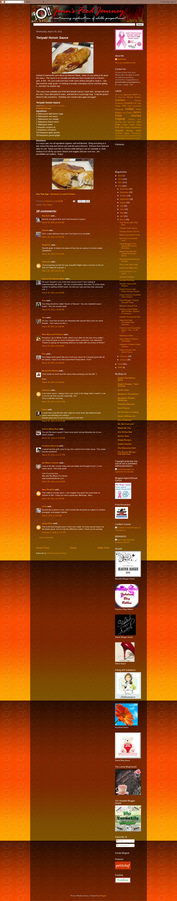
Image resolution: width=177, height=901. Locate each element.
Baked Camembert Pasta (129, 235)
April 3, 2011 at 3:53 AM (52, 516)
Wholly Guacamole (133, 138)
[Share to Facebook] (86, 201)
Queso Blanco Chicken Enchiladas (128, 340)
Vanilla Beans (120, 138)
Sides (138, 130)
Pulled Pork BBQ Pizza (128, 268)
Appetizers (127, 95)
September (125, 199)
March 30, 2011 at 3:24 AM (53, 237)
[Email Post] (74, 201)
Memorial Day (120, 122)
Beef (135, 94)
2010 (120, 364)
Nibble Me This (124, 428)
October (123, 196)
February (124, 356)
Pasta (117, 124)
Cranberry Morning (50, 446)
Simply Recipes (124, 440)
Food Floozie (123, 408)
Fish (44, 205)
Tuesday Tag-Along (122, 136)
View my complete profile (125, 63)
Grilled (129, 109)
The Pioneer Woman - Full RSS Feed (127, 453)
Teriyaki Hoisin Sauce (128, 228)
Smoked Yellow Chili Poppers (127, 285)
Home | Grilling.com (126, 416)
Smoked (118, 133)
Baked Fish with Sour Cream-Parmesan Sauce (128, 254)
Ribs (122, 127)
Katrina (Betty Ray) (50, 429)
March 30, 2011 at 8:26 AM (53, 346)
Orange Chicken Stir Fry (129, 231)
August (123, 203)
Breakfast (137, 97)
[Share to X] (83, 201)
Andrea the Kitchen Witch (53, 279)
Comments (123, 845)
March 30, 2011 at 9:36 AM (53, 363)
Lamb (139, 119)
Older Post (103, 547)
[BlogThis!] (81, 201)
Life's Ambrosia (124, 420)
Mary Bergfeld (48, 490)
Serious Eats (123, 436)
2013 (120, 179)
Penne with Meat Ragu (128, 265)
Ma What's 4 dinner (50, 463)
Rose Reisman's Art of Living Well (55, 106)
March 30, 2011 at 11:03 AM (53, 438)
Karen (44, 409)
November (124, 192)
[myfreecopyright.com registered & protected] (128, 472)
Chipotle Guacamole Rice (129, 317)
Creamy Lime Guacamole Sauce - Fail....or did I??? (129, 330)
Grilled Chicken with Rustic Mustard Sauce (129, 290)
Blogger (103, 896)
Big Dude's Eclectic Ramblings (126, 399)
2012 (120, 182)
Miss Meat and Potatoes (52, 334)
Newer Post (42, 547)
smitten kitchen (125, 444)
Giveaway (119, 109)
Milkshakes (131, 122)
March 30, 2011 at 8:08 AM (53, 327)
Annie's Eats (123, 390)
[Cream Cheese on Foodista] (123, 880)
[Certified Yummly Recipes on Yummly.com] (128, 530)
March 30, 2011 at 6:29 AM (53, 293)
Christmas (119, 103)
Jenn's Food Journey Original (128, 116)
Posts (120, 841)
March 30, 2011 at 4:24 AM (53, 254)
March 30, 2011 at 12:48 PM (53, 482)
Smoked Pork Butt (126, 280)
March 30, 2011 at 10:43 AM (53, 421)
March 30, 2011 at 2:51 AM (53, 223)
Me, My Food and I (126, 424)
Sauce (49, 205)
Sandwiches (136, 127)
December (124, 189)
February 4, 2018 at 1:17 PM (54, 532)
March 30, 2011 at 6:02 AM (53, 271)
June (122, 209)
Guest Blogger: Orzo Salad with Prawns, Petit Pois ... (128, 246)
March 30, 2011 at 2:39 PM (53, 499)
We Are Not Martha (50, 371)
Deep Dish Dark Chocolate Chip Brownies (126, 322)
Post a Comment (46, 538)
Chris (44, 506)
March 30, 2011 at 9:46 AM (53, 382)
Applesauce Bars (126, 336)
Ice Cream (127, 113)
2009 (120, 367)
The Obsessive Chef (127, 448)
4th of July (119, 95)
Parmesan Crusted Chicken (62, 194)
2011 (120, 186)
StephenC (46, 245)
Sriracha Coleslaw (126, 277)
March (123, 220)
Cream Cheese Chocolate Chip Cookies (130, 296)
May (122, 213)
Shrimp (129, 130)
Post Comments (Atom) (56, 553)
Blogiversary (122, 97)
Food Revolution (134, 106)
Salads (127, 127)
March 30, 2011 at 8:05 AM (53, 310)
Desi (44, 317)
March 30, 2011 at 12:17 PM (53, 455)
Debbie (45, 230)
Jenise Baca (47, 523)
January (123, 360)
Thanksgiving (136, 133)
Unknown (49, 201)
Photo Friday (128, 125)
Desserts (128, 103)
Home (73, 547)
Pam (44, 301)
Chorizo (138, 100)
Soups (126, 133)
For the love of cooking (128, 412)
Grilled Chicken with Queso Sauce (127, 351)
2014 (120, 176)
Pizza (139, 125)
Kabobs (131, 119)
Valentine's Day (135, 136)
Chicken (120, 100)
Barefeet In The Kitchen (128, 394)
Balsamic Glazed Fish (128, 306)
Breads (130, 97)
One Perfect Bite (125, 432)
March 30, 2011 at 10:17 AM (53, 402)
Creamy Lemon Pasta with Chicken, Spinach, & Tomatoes (129, 311)
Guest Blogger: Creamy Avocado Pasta (129, 301)
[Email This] (78, 201)
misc (139, 122)
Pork (117, 127)
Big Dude (46, 216)
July (122, 206)
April (122, 216)
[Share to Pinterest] (88, 201)
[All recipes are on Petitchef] (123, 869)
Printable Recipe (43, 108)
